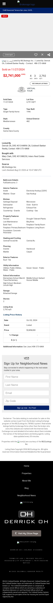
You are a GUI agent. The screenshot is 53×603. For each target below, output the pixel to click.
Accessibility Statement (18, 560)
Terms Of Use (16, 558)
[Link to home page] (26, 4)
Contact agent (9, 54)
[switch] (36, 54)
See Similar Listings (40, 83)
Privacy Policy (34, 558)
